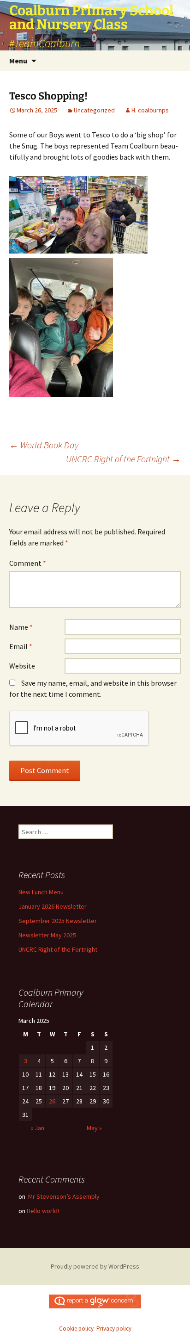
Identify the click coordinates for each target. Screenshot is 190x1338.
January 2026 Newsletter (52, 906)
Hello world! (43, 1211)
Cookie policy (76, 1328)
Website (22, 665)
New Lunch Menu (41, 892)
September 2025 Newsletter (57, 921)
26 (52, 1101)
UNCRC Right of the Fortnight (123, 459)
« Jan (37, 1128)
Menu (18, 60)
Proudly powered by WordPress (95, 1266)
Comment (27, 563)
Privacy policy (113, 1328)
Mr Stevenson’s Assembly (63, 1196)
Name (21, 627)
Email (20, 646)
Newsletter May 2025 (47, 935)
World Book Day (43, 445)
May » (94, 1128)
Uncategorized (94, 110)
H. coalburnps (150, 110)
